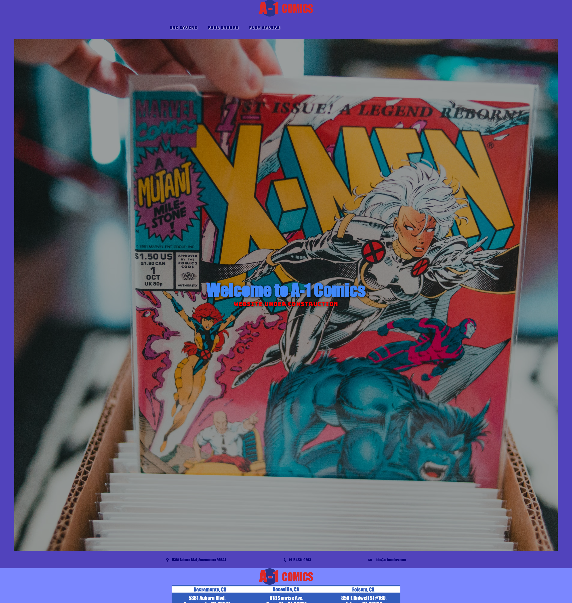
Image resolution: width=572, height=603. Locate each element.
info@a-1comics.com (391, 560)
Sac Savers (183, 27)
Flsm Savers (264, 27)
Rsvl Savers (223, 27)
